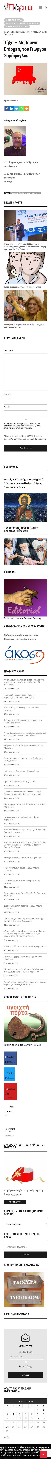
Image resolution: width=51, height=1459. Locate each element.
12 (19, 1418)
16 (44, 1418)
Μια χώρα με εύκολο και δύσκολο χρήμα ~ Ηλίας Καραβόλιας (25, 805)
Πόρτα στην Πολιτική (17, 27)
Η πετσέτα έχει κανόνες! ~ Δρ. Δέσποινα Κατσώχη (21, 709)
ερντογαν (36, 193)
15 (38, 1418)
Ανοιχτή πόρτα (14, 20)
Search (25, 1254)
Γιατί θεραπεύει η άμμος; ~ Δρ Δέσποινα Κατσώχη (21, 869)
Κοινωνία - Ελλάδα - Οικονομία (22, 23)
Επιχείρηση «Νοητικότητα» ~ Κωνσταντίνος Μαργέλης (23, 747)
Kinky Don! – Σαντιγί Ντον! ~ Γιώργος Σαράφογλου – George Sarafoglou (20, 696)
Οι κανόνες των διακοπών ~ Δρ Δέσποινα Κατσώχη (22, 881)
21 (31, 1423)
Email (6, 407)
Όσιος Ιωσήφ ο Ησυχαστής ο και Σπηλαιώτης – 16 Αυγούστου (25, 759)
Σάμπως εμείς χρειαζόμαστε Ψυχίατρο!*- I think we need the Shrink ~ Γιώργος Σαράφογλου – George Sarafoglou (25, 844)
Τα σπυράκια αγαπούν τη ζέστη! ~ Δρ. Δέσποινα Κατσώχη (24, 894)
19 (19, 1423)
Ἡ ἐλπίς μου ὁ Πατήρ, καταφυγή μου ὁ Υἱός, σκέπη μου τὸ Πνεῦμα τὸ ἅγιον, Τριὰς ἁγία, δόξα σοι (23, 483)
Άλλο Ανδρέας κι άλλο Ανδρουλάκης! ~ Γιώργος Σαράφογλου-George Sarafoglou (25, 983)
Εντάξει (4, 1457)
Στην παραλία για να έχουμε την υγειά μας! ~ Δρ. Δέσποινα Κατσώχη (25, 831)
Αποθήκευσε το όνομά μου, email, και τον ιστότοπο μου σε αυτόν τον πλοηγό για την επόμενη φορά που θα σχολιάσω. (22, 425)
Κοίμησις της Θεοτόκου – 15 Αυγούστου (21, 771)
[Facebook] (6, 107)
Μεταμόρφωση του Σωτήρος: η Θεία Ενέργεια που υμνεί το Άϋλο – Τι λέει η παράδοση (24, 970)
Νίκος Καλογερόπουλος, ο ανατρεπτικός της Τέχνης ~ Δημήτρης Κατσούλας (23, 919)
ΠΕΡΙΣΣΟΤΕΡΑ (15, 1202)
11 (13, 1418)
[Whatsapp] (21, 107)
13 (25, 1418)
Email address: (25, 1352)
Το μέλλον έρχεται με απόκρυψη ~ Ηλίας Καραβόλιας (21, 818)
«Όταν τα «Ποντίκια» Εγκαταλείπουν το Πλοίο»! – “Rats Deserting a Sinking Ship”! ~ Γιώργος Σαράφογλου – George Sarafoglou (25, 933)
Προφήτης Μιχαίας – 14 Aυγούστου (19, 781)
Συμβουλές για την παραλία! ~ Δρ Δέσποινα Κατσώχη (23, 907)
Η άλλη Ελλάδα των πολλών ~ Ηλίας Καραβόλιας (25, 946)
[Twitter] (16, 107)
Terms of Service (33, 439)
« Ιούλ (6, 1437)
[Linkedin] (11, 107)
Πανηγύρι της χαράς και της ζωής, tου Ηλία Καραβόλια (23, 958)
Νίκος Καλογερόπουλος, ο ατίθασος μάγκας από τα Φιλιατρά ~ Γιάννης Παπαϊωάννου (25, 734)
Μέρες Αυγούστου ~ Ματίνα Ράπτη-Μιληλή (23, 858)
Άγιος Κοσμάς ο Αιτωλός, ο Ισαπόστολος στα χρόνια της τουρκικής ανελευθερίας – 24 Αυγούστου (24, 682)
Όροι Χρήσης (25, 1366)
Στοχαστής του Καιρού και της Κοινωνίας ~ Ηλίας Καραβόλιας (23, 721)
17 (7, 1423)
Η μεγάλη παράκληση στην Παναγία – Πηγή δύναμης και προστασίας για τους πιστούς (22, 793)
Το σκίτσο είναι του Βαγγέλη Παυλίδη (22, 618)
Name (6, 394)
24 (7, 1427)
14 (31, 1418)
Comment (8, 350)
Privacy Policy (16, 439)
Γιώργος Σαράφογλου (14, 32)
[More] (26, 107)
